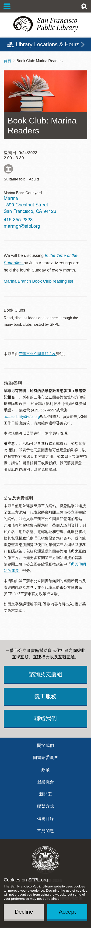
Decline (24, 912)
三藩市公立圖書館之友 (37, 354)
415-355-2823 (18, 219)
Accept (67, 912)
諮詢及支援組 (45, 674)
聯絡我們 (45, 718)
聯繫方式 (45, 806)
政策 (45, 769)
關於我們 (45, 745)
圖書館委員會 (45, 757)
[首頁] (45, 24)
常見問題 (45, 830)
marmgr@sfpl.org (22, 225)
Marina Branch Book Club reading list (38, 281)
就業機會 (45, 782)
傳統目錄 (45, 818)
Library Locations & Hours (47, 44)
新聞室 (45, 794)
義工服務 (45, 696)
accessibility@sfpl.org (22, 417)
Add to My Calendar (8, 169)
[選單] (7, 6)
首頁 (7, 61)
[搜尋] (84, 6)
